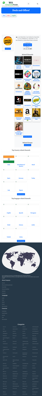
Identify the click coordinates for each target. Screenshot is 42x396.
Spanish (3, 302)
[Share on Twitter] (31, 49)
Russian (3, 304)
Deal (4, 15)
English (14, 15)
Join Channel (8, 48)
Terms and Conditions (5, 289)
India (8, 15)
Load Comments (27, 145)
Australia (3, 315)
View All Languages (21, 241)
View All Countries (21, 194)
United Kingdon (4, 313)
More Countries (4, 319)
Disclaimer (3, 291)
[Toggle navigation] (28, 4)
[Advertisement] (21, 26)
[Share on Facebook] (24, 49)
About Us (3, 282)
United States (4, 311)
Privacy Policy (4, 286)
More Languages (4, 306)
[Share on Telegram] (29, 49)
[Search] (37, 3)
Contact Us (4, 293)
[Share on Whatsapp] (26, 49)
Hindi (3, 300)
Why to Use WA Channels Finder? (7, 284)
